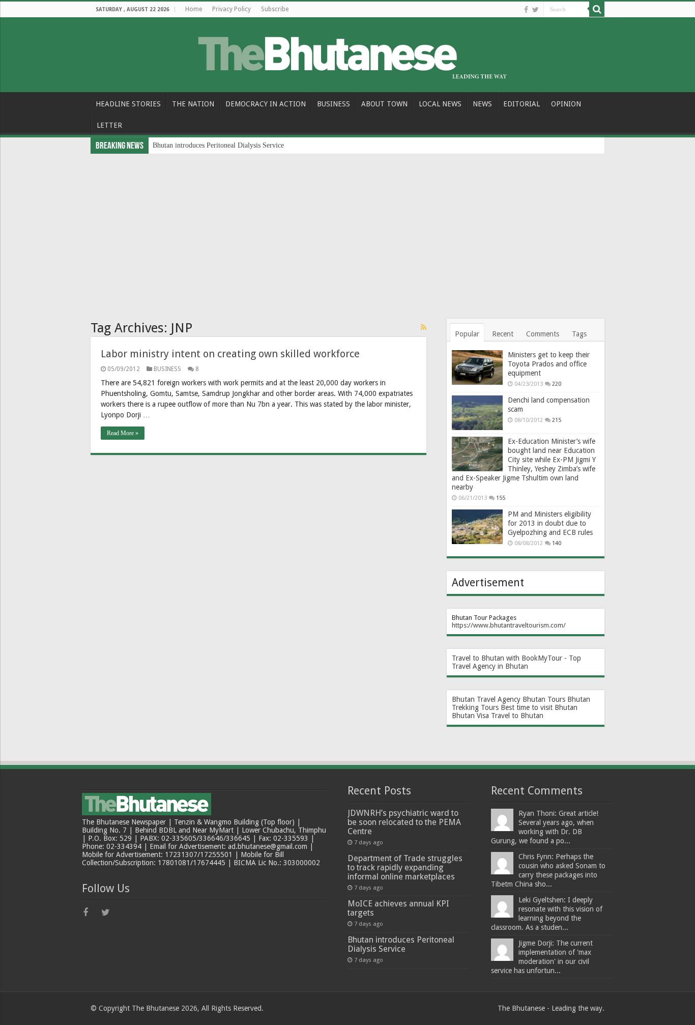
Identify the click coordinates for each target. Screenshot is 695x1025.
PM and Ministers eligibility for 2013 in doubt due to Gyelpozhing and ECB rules (550, 523)
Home (193, 9)
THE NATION (193, 104)
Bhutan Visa (470, 715)
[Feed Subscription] (423, 327)
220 (556, 384)
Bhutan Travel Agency (486, 699)
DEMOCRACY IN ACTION (265, 104)
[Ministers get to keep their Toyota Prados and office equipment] (477, 367)
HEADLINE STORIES (128, 104)
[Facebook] (526, 10)
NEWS (482, 104)
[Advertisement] (347, 230)
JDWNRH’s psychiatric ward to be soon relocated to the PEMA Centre (404, 822)
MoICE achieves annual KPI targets (398, 908)
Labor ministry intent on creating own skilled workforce (230, 354)
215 (556, 420)
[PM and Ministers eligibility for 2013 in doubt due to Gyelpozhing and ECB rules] (477, 526)
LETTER (109, 125)
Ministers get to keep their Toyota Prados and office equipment (549, 364)
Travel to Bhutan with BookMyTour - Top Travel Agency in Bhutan (516, 662)
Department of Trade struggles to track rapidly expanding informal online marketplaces (404, 867)
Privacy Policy (231, 9)
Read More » (122, 433)
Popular (467, 334)
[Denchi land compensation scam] (477, 412)
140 (556, 543)
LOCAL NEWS (440, 104)
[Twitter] (535, 10)
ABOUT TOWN (384, 104)
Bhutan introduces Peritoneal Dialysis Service (218, 145)
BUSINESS (333, 104)
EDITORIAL (521, 104)
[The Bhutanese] (347, 53)
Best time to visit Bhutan (539, 707)
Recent (502, 334)
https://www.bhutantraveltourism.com (507, 625)
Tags (579, 334)
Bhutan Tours (544, 699)
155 (500, 498)
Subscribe (274, 9)
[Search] (596, 9)
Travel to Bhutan (517, 715)
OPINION (566, 104)
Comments (542, 334)
